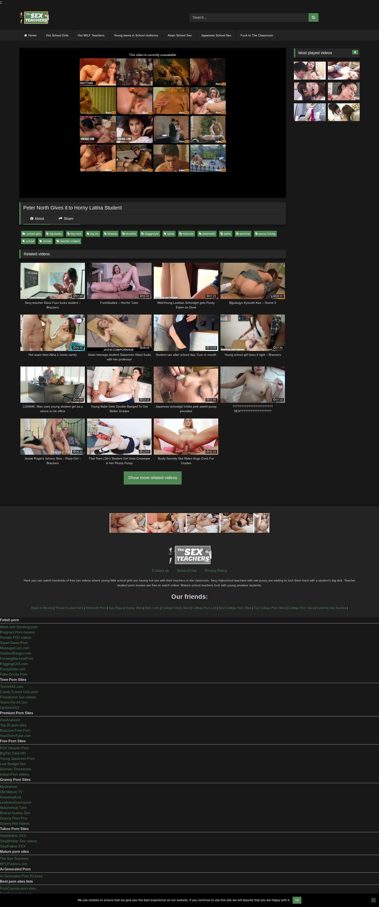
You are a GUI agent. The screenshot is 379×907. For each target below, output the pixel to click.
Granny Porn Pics (13, 818)
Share (68, 218)
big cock (76, 233)
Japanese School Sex (216, 35)
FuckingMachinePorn (16, 658)
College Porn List (204, 608)
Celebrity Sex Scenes (331, 608)
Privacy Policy (216, 570)
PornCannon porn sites (18, 888)
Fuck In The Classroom (257, 35)
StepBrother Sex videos (18, 841)
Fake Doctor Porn (13, 674)
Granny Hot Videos (15, 823)
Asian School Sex (180, 35)
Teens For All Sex (13, 702)
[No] (373, 900)
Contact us (160, 570)
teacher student (70, 241)
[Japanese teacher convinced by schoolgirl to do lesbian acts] (344, 112)
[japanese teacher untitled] (310, 71)
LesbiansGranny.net (15, 802)
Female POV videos (15, 637)
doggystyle (152, 233)
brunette (131, 233)
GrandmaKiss (10, 797)
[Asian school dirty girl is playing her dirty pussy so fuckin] (310, 112)
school (30, 241)
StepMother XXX (13, 836)
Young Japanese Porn (17, 758)
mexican (188, 233)
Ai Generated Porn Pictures (21, 876)
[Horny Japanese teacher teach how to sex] (344, 91)
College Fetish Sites (176, 608)
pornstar (245, 233)
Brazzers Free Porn (15, 730)
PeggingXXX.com (14, 664)
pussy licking (267, 233)
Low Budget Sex (13, 764)
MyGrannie (8, 787)
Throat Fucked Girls (69, 608)
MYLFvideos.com (13, 864)
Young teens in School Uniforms (136, 35)
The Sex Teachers (14, 858)
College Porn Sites (301, 608)
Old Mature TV (11, 792)
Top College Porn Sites (270, 608)
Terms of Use (187, 570)
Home (32, 35)
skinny (47, 241)
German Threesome (15, 769)
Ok (297, 900)
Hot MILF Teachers (91, 35)
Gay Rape (116, 608)
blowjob (112, 233)
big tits (94, 233)
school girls (34, 233)
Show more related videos (152, 477)
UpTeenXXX (10, 708)
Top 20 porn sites (13, 725)
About (39, 218)
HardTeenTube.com (15, 736)
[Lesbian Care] (310, 91)
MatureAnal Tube (13, 808)
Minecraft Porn (96, 608)
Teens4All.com (11, 687)
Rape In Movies (42, 608)
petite (227, 233)
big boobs (56, 233)
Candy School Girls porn (19, 692)
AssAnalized (10, 720)
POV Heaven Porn (14, 748)
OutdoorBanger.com (15, 653)
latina (170, 233)
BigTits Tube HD (13, 753)
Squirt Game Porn (14, 643)
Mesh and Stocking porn (19, 627)
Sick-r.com (152, 608)
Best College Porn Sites (235, 608)
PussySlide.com (12, 669)
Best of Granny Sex (15, 813)
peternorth (208, 233)
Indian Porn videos (14, 774)
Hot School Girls (57, 35)
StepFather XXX (12, 846)
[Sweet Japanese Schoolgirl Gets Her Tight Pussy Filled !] (344, 71)
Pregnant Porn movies (17, 632)
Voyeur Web (133, 608)
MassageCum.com (14, 648)
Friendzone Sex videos (18, 697)
